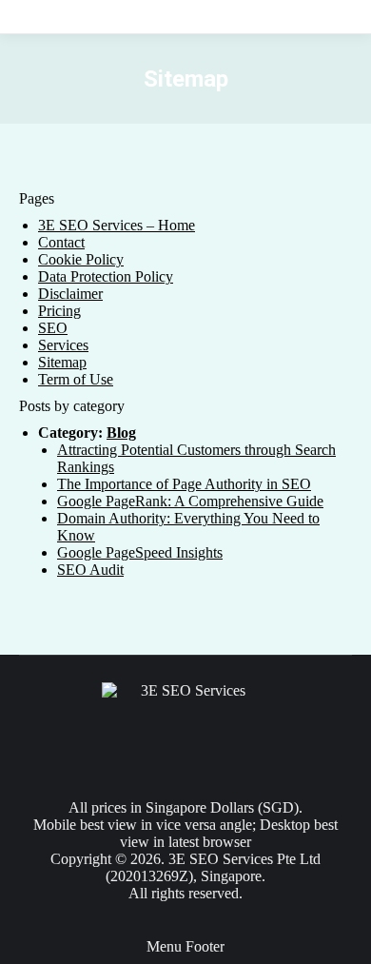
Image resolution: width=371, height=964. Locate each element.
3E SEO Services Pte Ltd (244, 859)
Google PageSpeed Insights (140, 552)
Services (63, 345)
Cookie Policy (81, 259)
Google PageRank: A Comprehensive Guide (190, 501)
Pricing (59, 311)
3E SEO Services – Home (116, 225)
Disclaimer (70, 293)
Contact (61, 242)
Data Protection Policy (105, 276)
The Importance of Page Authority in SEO (184, 484)
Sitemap (62, 362)
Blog (121, 432)
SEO (53, 328)
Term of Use (75, 379)
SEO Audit (90, 569)
